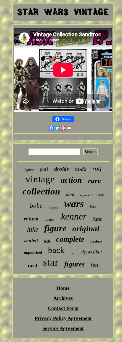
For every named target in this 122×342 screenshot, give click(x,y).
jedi (47, 241)
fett (95, 264)
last (72, 253)
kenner (73, 216)
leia (93, 206)
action (71, 179)
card (32, 265)
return (31, 219)
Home (63, 288)
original (85, 228)
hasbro (96, 241)
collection (41, 191)
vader (49, 219)
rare (94, 180)
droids (61, 169)
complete (70, 239)
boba (36, 205)
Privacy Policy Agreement (63, 318)
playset (53, 208)
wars (74, 203)
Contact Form (63, 308)
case (100, 194)
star (50, 262)
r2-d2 (80, 169)
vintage (40, 179)
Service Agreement (63, 328)
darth (97, 219)
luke (32, 229)
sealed (31, 240)
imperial (86, 195)
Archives (63, 298)
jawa (70, 194)
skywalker (91, 251)
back (56, 250)
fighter (29, 170)
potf (44, 169)
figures (74, 264)
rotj (97, 168)
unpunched (33, 252)
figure (55, 228)
